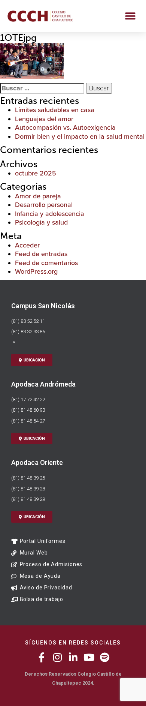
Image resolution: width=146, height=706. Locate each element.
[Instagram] (57, 657)
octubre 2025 (35, 173)
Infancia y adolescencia (49, 214)
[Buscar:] (42, 88)
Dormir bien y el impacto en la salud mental (80, 136)
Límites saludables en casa (54, 110)
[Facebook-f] (41, 657)
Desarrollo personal (44, 205)
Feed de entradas (41, 254)
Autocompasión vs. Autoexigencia (65, 127)
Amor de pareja (38, 196)
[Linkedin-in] (73, 657)
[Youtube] (89, 657)
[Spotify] (104, 657)
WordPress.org (36, 271)
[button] (130, 15)
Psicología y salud (41, 222)
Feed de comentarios (46, 263)
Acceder (27, 245)
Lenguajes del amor (44, 119)
